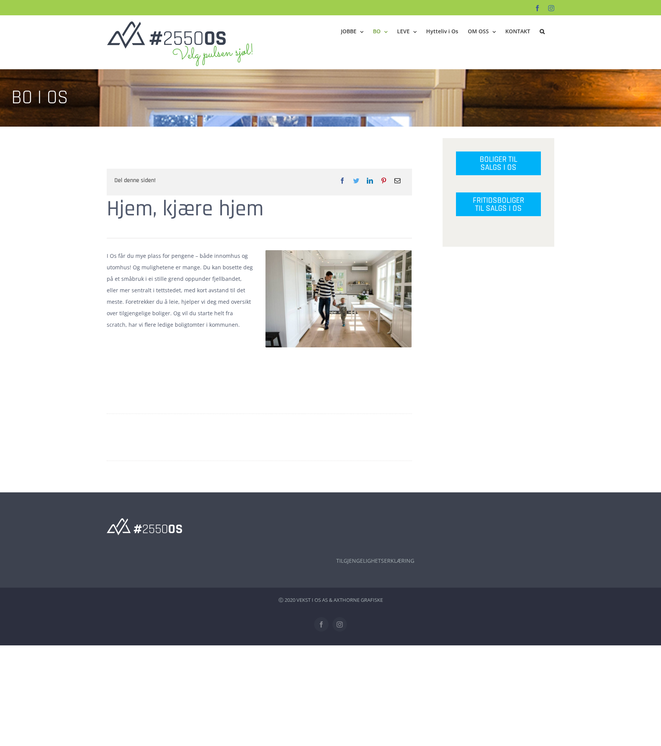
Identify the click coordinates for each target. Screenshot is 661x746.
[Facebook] (342, 180)
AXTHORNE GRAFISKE (358, 599)
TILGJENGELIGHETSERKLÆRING (375, 560)
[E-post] (397, 180)
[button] (542, 31)
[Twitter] (356, 180)
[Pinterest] (384, 180)
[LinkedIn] (370, 180)
